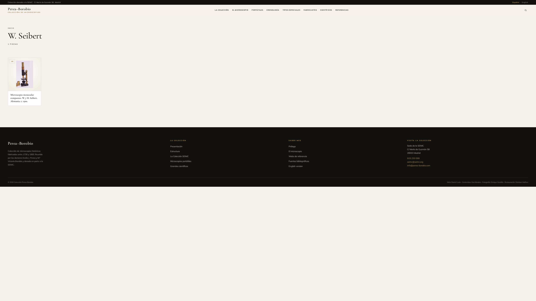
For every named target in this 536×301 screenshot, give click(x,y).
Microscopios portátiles (180, 161)
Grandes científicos (179, 166)
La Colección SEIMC (179, 156)
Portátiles (257, 10)
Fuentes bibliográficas (299, 161)
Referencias (342, 10)
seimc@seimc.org (415, 162)
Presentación (176, 146)
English (525, 2)
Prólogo (292, 146)
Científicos (326, 10)
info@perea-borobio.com (418, 165)
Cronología (272, 10)
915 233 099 (413, 158)
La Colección (222, 10)
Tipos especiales (291, 10)
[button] (525, 10)
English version (296, 166)
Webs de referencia (298, 156)
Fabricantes (310, 10)
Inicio (11, 28)
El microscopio (240, 10)
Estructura (175, 151)
